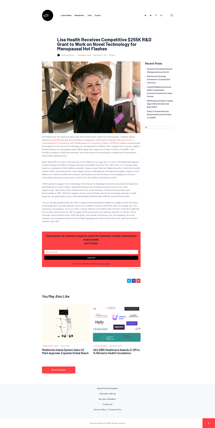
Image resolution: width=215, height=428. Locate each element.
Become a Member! (107, 399)
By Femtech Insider (68, 55)
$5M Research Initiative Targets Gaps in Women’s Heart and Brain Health (160, 104)
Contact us (107, 404)
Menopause (82, 55)
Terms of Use (115, 409)
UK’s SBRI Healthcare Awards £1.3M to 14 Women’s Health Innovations (116, 351)
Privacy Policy (100, 409)
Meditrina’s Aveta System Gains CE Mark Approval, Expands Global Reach (65, 351)
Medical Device (49, 346)
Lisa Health (54, 140)
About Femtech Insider (107, 388)
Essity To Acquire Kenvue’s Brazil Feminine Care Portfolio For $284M (159, 114)
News (89, 55)
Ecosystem (98, 346)
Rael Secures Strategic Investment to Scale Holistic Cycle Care (158, 79)
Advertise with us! (107, 393)
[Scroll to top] (208, 423)
